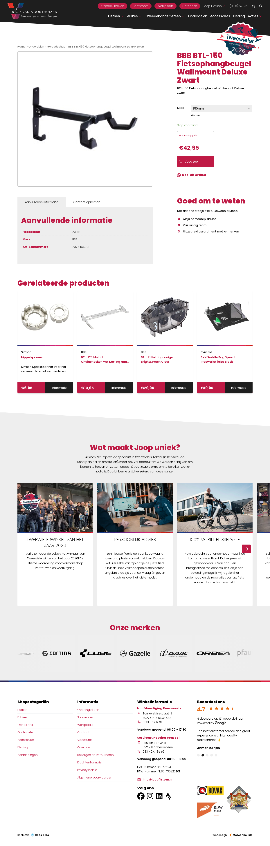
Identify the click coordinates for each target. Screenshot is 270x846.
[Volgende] (246, 549)
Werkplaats (165, 6)
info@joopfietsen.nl (157, 779)
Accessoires (220, 16)
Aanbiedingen (27, 755)
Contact (83, 732)
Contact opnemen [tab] (86, 202)
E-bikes (22, 717)
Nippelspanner (32, 357)
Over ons (83, 747)
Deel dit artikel (194, 175)
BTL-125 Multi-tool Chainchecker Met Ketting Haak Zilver (105, 361)
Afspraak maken (112, 6)
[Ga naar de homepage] (32, 11)
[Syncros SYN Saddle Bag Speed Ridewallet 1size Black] (225, 318)
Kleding (239, 16)
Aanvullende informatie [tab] (41, 202)
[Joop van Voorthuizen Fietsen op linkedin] (159, 796)
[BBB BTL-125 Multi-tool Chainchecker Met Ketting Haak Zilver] (105, 318)
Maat (181, 108)
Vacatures (84, 740)
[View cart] (253, 6)
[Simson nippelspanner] (45, 318)
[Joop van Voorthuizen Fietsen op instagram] (150, 796)
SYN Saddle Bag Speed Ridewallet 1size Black (218, 359)
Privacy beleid (87, 770)
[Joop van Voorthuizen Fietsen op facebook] (141, 796)
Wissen (195, 115)
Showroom (141, 6)
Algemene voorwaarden (94, 777)
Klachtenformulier (89, 762)
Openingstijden (88, 710)
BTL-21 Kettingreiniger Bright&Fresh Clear (157, 359)
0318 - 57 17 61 (152, 722)
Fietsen (22, 710)
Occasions (25, 725)
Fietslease (189, 6)
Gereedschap (56, 46)
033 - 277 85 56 (154, 751)
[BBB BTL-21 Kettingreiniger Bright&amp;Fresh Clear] (165, 318)
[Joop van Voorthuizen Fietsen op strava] (168, 796)
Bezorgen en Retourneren (95, 755)
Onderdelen (197, 16)
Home (21, 46)
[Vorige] (23, 549)
